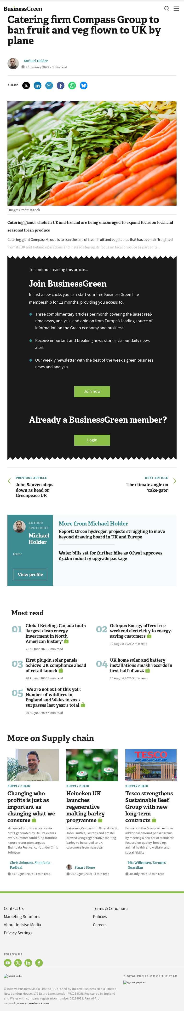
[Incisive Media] (13, 975)
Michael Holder (36, 61)
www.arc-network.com (33, 1003)
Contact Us (14, 908)
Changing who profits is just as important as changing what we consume (31, 807)
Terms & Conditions (110, 908)
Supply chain (18, 786)
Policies (100, 916)
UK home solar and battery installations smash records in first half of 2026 (141, 665)
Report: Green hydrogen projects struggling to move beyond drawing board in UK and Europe (112, 534)
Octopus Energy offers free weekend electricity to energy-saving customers (141, 631)
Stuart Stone (85, 867)
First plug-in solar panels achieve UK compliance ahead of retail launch (56, 665)
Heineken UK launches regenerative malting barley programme (85, 807)
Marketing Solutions (22, 916)
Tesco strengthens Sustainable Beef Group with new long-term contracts (149, 807)
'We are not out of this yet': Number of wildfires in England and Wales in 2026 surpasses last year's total (53, 697)
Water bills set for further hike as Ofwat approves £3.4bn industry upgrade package (110, 555)
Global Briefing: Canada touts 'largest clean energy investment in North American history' (56, 633)
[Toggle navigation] (175, 8)
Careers (100, 925)
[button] (166, 8)
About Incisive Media (22, 925)
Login (92, 440)
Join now (92, 391)
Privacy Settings (18, 933)
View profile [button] (30, 575)
